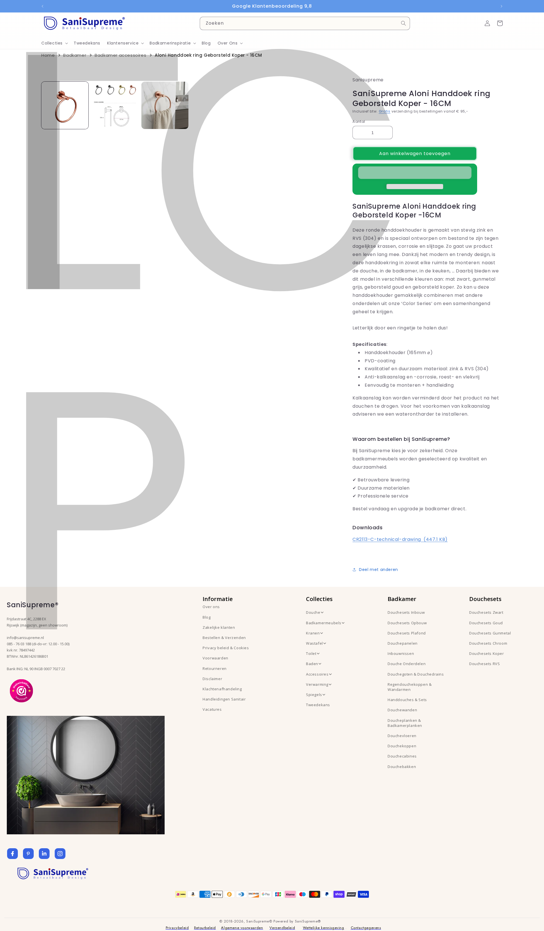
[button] (414, 172)
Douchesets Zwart (486, 612)
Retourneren (215, 668)
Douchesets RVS (484, 663)
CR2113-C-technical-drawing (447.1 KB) (400, 539)
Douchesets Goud (486, 622)
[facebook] (12, 853)
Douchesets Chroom (488, 643)
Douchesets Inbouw (406, 612)
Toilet (311, 653)
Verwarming (317, 684)
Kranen (313, 633)
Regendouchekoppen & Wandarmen (410, 687)
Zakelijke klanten (219, 627)
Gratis (384, 111)
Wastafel (314, 643)
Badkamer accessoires (120, 55)
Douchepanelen (403, 643)
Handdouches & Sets (407, 699)
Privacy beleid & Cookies (226, 647)
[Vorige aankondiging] (42, 6)
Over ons (211, 606)
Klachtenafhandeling (222, 688)
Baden (312, 663)
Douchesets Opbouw (407, 622)
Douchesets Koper (486, 653)
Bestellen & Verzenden (224, 637)
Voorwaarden (215, 658)
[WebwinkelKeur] (21, 690)
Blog (207, 617)
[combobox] (305, 23)
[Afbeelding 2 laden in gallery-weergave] (114, 105)
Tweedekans (318, 704)
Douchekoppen (402, 745)
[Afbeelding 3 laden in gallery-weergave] (164, 105)
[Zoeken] (403, 23)
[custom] (28, 853)
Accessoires (317, 674)
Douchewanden (402, 709)
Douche (313, 612)
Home (48, 55)
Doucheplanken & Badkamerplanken (405, 723)
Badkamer (74, 55)
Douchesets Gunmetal (490, 633)
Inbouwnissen (401, 653)
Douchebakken (402, 766)
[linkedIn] (44, 853)
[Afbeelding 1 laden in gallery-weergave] (64, 105)
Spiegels (314, 694)
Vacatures (212, 709)
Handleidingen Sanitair (224, 699)
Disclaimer (212, 678)
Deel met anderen (378, 569)
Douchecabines (402, 756)
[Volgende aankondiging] (501, 6)
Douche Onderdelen (407, 663)
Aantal (358, 121)
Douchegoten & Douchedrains (416, 674)
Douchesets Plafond (407, 633)
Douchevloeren (402, 735)
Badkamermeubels (323, 622)
